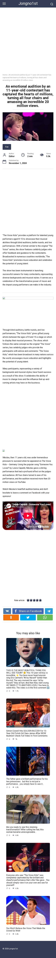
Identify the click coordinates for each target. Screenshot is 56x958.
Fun (6, 147)
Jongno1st (28, 3)
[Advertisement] (28, 42)
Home (5, 75)
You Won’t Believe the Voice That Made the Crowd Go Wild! (25, 929)
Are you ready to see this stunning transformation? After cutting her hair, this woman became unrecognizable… (25, 829)
